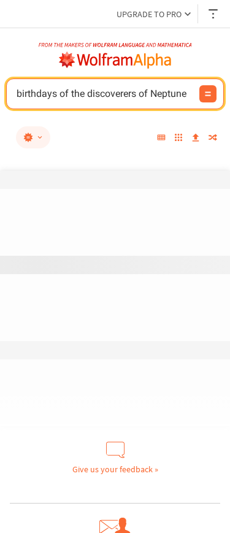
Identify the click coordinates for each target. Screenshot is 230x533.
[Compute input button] (208, 93)
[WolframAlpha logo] (115, 60)
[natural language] (33, 137)
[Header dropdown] (214, 14)
